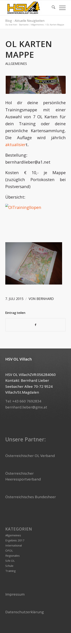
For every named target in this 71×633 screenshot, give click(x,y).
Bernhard (45, 298)
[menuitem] (51, 7)
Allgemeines (16, 63)
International (13, 545)
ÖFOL (9, 550)
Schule (9, 566)
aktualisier (15, 144)
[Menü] (60, 7)
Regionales (12, 555)
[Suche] (51, 7)
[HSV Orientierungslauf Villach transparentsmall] (29, 7)
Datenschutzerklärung (24, 611)
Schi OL (10, 560)
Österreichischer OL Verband (30, 455)
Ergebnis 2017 (14, 540)
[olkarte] (35, 85)
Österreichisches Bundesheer (30, 496)
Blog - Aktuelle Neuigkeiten (24, 21)
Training (10, 571)
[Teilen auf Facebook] (35, 324)
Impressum (15, 594)
